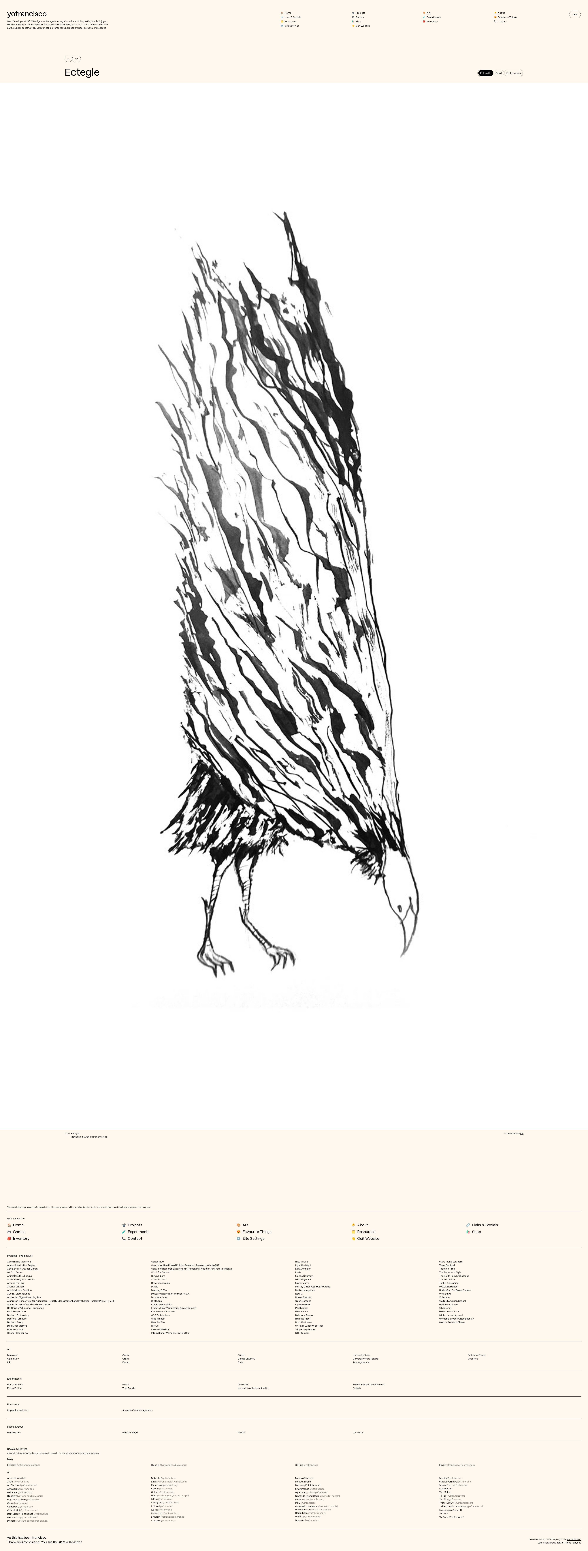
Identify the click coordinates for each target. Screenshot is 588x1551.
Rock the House (303, 1322)
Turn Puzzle (128, 1388)
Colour (126, 1355)
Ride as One (301, 1312)
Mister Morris (302, 1283)
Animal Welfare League (19, 1276)
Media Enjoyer (99, 21)
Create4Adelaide (160, 1283)
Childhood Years (476, 1355)
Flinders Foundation (161, 1305)
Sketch (241, 1355)
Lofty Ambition (303, 1269)
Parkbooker (301, 1308)
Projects (12, 1256)
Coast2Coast (158, 1280)
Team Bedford (447, 1265)
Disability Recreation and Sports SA (170, 1294)
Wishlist (241, 1433)
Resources (13, 1405)
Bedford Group (15, 1322)
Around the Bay (15, 1283)
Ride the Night (302, 1319)
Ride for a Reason (304, 1315)
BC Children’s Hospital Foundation (25, 1308)
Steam (94, 25)
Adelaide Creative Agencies (137, 1410)
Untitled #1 (445, 1294)
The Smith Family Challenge (454, 1276)
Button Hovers (15, 1385)
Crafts (125, 1359)
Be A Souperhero (16, 1312)
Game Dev (13, 1359)
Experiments (14, 1379)
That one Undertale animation (369, 1385)
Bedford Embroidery (18, 1315)
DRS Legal (156, 1301)
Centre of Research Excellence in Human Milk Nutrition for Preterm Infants (191, 1269)
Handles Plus (158, 1322)
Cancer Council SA (17, 1333)
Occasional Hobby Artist (77, 21)
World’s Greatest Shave (452, 1322)
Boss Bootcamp (15, 1330)
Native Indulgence (305, 1290)
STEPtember (302, 1333)
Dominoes (242, 1385)
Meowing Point (69, 25)
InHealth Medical (160, 1330)
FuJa (240, 1362)
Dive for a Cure (159, 1297)
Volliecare (444, 1297)
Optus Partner (303, 1305)
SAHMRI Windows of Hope (309, 1326)
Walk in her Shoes (448, 1305)
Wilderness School (449, 1312)
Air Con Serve (14, 1272)
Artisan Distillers (15, 1287)
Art (9, 1349)
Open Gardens (303, 1301)
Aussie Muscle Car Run (19, 1290)
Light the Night (303, 1265)
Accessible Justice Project (21, 1265)
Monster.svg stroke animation (253, 1388)
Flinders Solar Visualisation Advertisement (173, 1308)
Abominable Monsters (19, 1262)
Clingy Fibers (158, 1276)
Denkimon (12, 1355)
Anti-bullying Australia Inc (21, 1280)
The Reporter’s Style (450, 1272)
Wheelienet (445, 1308)
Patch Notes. (574, 1540)
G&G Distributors (160, 1315)
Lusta (298, 1272)
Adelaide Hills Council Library (22, 1269)
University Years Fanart (365, 1359)
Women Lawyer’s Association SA (456, 1319)
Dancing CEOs (159, 1290)
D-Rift (154, 1287)
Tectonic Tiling (447, 1269)
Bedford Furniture (17, 1319)
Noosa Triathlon (303, 1297)
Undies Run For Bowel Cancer (455, 1290)
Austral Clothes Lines (18, 1294)
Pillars (125, 1385)
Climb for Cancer (160, 1272)
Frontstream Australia (163, 1312)
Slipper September (305, 1330)
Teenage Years (361, 1362)
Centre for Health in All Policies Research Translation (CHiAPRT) (185, 1265)
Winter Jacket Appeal (451, 1315)
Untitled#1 (358, 1433)
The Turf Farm (447, 1280)
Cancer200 (157, 1262)
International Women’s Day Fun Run (170, 1333)
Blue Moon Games (17, 1326)
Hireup (154, 1326)
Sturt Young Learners (450, 1262)
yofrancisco (27, 14)
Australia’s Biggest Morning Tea (24, 1297)
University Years (361, 1355)
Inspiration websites (17, 1410)
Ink (521, 1134)
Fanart (126, 1362)
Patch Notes (14, 1433)
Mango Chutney (54, 21)
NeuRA (299, 1294)
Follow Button (14, 1388)
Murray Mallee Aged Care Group (312, 1287)
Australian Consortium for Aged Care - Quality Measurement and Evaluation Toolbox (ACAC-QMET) (61, 1301)
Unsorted (473, 1359)
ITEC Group (301, 1262)
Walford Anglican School (452, 1301)
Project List (25, 1256)
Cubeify (357, 1388)
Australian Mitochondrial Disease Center (29, 1305)
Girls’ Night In (158, 1319)
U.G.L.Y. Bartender (448, 1287)
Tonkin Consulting (448, 1283)
